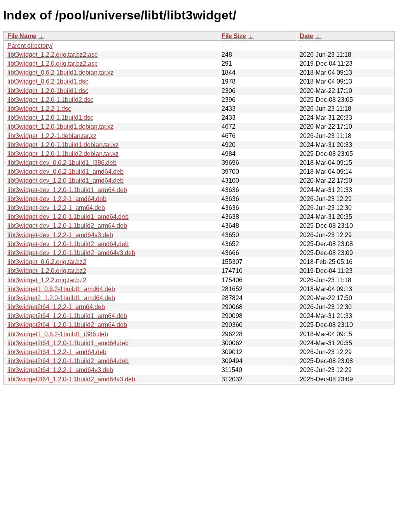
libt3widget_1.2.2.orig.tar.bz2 (46, 280)
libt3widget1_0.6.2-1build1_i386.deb (57, 334)
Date (306, 36)
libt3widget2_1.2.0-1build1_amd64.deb (61, 298)
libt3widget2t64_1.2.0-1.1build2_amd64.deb (68, 361)
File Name (22, 36)
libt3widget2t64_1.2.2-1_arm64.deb (56, 307)
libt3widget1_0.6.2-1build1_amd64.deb (61, 289)
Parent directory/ (29, 45)
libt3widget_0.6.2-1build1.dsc (47, 81)
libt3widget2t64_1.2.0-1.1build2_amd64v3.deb (71, 379)
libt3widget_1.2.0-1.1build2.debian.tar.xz (63, 153)
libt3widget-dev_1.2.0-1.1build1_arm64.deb (67, 190)
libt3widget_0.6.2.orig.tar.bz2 (46, 262)
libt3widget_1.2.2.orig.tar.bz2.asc (52, 54)
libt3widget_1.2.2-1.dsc (39, 108)
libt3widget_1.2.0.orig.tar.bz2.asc (52, 63)
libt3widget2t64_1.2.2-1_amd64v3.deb (60, 370)
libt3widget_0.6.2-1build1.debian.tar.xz (60, 72)
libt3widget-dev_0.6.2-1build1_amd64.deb (65, 171)
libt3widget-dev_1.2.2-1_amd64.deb (56, 199)
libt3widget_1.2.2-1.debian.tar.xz (51, 136)
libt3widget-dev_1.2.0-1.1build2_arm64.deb (67, 225)
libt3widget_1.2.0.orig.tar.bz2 (46, 270)
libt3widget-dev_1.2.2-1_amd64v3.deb (60, 235)
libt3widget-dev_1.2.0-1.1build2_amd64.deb (68, 244)
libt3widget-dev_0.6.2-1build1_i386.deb (62, 162)
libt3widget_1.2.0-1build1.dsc (47, 90)
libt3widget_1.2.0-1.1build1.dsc (50, 117)
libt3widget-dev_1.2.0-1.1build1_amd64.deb (68, 216)
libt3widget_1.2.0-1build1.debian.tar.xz (60, 126)
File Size (234, 36)
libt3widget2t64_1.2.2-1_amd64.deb (56, 352)
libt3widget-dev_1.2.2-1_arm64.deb (56, 207)
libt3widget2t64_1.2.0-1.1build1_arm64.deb (67, 316)
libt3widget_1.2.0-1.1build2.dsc (50, 99)
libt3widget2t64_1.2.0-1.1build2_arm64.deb (67, 324)
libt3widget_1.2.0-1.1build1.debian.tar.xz (63, 144)
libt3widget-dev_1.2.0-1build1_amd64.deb (65, 180)
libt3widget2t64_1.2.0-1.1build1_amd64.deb (68, 343)
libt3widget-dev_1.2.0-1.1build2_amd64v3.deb (71, 253)
